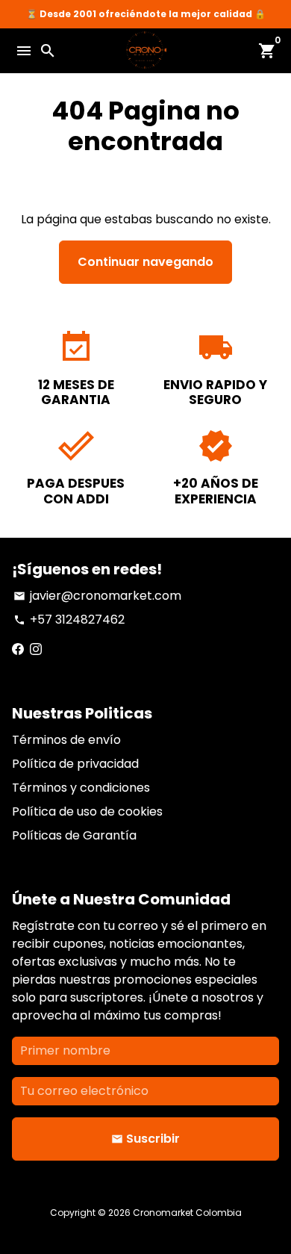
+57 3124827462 (69, 619)
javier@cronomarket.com (97, 595)
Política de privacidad (75, 763)
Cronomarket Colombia (187, 1212)
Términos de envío (66, 739)
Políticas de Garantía (74, 835)
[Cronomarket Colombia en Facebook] (18, 649)
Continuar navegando (145, 261)
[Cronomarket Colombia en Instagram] (36, 649)
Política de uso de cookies (87, 811)
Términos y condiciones (81, 787)
